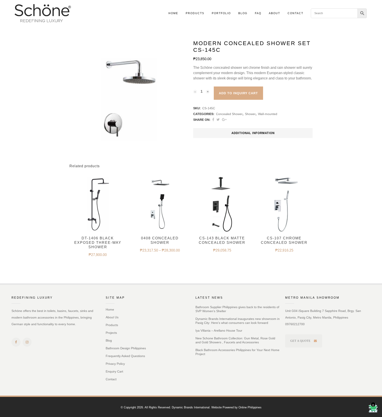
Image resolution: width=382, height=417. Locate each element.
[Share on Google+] (224, 119)
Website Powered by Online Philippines (236, 407)
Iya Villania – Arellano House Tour (218, 330)
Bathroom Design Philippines (126, 348)
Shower (250, 114)
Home (110, 309)
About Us (112, 317)
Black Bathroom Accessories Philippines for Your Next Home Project (237, 352)
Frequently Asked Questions (125, 356)
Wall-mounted (267, 114)
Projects (111, 332)
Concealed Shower (229, 114)
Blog (109, 340)
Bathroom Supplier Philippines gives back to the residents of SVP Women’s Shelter (237, 309)
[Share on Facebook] (213, 119)
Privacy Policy (115, 363)
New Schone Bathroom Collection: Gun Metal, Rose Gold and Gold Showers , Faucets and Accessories (235, 340)
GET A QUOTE (300, 340)
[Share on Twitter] (218, 119)
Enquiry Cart (114, 371)
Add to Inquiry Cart (238, 93)
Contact (111, 379)
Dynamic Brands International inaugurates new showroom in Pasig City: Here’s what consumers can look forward (237, 321)
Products (112, 325)
